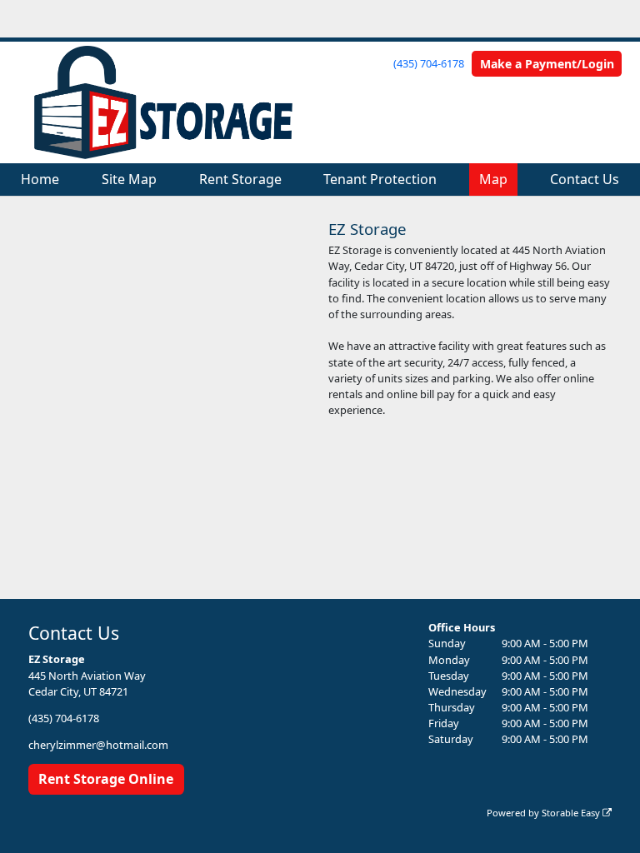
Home (40, 179)
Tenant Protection (380, 179)
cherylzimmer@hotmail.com (98, 744)
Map (493, 179)
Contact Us (584, 179)
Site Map (129, 179)
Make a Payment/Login (547, 64)
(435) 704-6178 (428, 63)
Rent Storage (240, 179)
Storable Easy (572, 812)
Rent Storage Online (105, 779)
